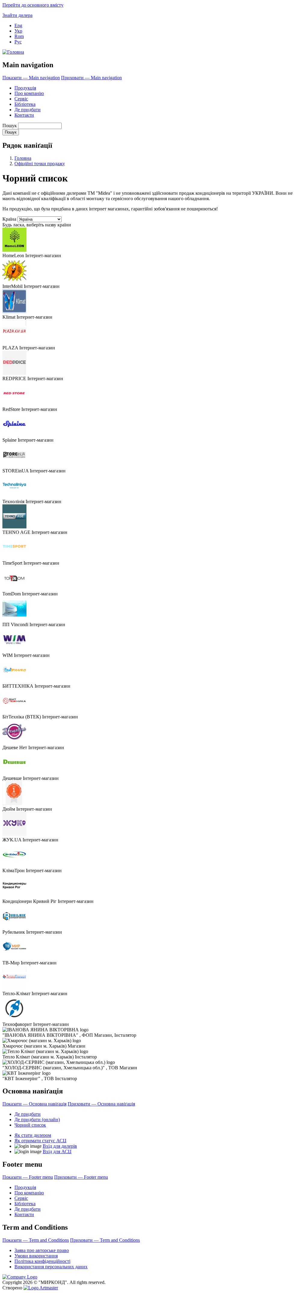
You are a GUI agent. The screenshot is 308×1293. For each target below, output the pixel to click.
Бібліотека (24, 104)
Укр (18, 30)
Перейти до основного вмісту (32, 5)
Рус (18, 41)
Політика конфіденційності (42, 1261)
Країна (9, 219)
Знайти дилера (17, 15)
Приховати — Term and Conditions (105, 1240)
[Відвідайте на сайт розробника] (40, 1287)
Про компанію (29, 93)
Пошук (9, 125)
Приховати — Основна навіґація (101, 1103)
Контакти (24, 115)
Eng (18, 25)
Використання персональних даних (51, 1266)
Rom (19, 36)
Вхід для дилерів (60, 1146)
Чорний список (30, 1124)
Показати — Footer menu (27, 1177)
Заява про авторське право (41, 1250)
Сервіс (21, 98)
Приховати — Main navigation (91, 77)
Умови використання (36, 1255)
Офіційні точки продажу (39, 163)
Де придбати (27, 109)
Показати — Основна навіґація (34, 1103)
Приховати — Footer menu (81, 1177)
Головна (22, 158)
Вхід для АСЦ (57, 1151)
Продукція (25, 87)
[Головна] (13, 52)
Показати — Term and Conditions (35, 1240)
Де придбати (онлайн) (37, 1119)
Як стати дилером (32, 1135)
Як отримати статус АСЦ (40, 1140)
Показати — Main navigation (31, 77)
